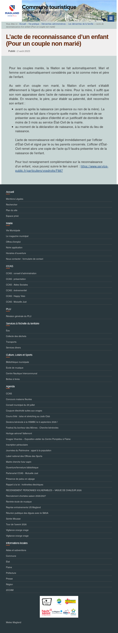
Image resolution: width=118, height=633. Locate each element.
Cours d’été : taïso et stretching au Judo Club (28, 416)
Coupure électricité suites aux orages (24, 410)
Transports (11, 341)
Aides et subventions (16, 550)
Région (9, 584)
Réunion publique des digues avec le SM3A (27, 512)
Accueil (22, 23)
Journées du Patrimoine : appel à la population (28, 450)
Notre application (14, 247)
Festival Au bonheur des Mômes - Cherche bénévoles (32, 427)
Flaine (9, 567)
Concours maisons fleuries (19, 399)
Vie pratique (33, 23)
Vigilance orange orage (17, 530)
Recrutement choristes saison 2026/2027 (26, 495)
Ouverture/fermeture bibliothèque (22, 467)
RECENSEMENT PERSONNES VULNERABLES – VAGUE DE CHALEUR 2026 (44, 490)
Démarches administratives (53, 23)
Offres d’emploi (13, 241)
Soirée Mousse (13, 518)
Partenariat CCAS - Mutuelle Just (22, 473)
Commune (11, 555)
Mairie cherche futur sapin (18, 461)
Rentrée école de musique (19, 501)
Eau (8, 330)
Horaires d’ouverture (16, 253)
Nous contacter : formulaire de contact (24, 258)
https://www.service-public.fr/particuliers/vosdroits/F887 (61, 168)
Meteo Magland (13, 622)
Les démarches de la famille (80, 23)
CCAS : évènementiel (16, 290)
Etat (8, 561)
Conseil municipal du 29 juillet (20, 404)
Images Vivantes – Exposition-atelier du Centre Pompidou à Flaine (38, 439)
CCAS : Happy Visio (15, 296)
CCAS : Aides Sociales (17, 284)
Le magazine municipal (17, 236)
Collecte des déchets (16, 336)
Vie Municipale (13, 230)
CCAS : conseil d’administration (21, 273)
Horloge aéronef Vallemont (19, 433)
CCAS (9, 393)
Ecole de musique (14, 367)
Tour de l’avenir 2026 (16, 524)
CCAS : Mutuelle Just (16, 301)
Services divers (13, 347)
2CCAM (10, 589)
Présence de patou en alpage (20, 478)
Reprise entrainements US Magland (23, 507)
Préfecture (11, 572)
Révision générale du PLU (18, 316)
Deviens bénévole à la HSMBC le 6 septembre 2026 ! (32, 421)
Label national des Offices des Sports (24, 456)
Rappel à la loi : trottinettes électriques (24, 484)
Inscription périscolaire (17, 444)
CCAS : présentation (16, 278)
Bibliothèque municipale (17, 361)
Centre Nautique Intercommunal (21, 373)
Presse (9, 578)
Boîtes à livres (13, 379)
